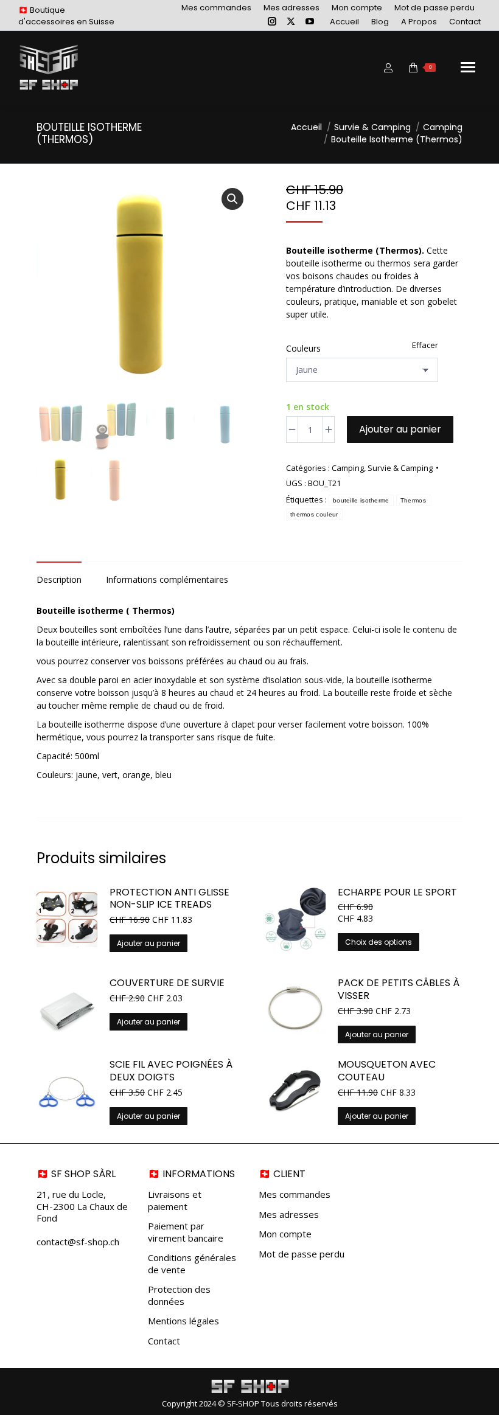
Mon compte (285, 1234)
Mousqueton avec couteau (387, 1071)
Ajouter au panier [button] (148, 943)
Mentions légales (183, 1321)
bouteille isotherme (361, 500)
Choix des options (378, 942)
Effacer (425, 344)
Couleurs (303, 348)
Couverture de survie (167, 983)
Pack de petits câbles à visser (398, 990)
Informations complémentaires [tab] (167, 579)
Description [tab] (59, 579)
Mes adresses (289, 1214)
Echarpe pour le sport (397, 892)
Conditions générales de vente (192, 1264)
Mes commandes (294, 1194)
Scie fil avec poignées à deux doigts (171, 1071)
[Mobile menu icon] (468, 67)
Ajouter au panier (400, 429)
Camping (348, 467)
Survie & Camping (400, 467)
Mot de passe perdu (301, 1254)
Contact (164, 1341)
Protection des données (179, 1295)
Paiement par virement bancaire (185, 1232)
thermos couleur (314, 514)
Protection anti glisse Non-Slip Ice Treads (169, 899)
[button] (232, 199)
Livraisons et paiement (174, 1200)
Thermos (413, 500)
